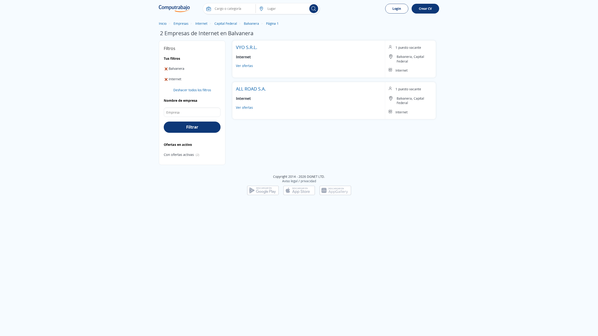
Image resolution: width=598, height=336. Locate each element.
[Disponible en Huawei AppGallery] (335, 190)
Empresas (181, 23)
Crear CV (425, 8)
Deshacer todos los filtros (192, 90)
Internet (201, 23)
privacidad (308, 181)
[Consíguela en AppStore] (299, 190)
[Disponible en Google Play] (263, 190)
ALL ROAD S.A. (251, 89)
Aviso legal (290, 181)
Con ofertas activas (179, 154)
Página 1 (272, 23)
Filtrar (192, 127)
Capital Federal (225, 23)
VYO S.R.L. (246, 47)
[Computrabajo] (174, 8)
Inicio (163, 23)
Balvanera (251, 23)
